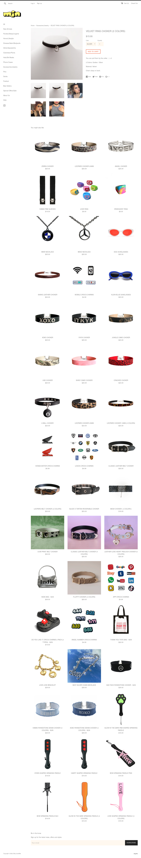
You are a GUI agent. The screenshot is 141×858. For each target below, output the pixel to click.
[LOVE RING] (84, 190)
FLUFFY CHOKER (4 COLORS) (84, 597)
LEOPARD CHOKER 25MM (84, 423)
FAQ (4, 100)
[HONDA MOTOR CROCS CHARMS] (47, 447)
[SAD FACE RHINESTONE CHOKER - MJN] (121, 666)
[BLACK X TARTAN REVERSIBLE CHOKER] (84, 489)
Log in (33, 3)
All (4, 24)
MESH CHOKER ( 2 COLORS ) (121, 509)
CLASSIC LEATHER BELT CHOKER (121, 466)
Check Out (134, 3)
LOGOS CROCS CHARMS (84, 466)
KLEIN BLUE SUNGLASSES (121, 295)
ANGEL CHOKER (121, 166)
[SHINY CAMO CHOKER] (84, 361)
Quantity (99, 40)
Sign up (39, 3)
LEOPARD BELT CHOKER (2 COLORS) (47, 509)
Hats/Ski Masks (8, 57)
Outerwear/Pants (9, 53)
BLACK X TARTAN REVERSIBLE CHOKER (84, 509)
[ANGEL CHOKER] (121, 147)
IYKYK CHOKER (84, 337)
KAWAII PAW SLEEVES (48, 209)
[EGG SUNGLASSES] (121, 232)
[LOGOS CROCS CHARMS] (84, 447)
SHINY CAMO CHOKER (84, 380)
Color (87, 40)
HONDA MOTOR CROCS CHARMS (47, 466)
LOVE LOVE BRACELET (47, 685)
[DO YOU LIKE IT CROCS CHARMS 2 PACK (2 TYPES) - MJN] (47, 620)
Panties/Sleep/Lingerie (11, 34)
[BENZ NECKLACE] (84, 232)
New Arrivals (7, 29)
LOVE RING (84, 209)
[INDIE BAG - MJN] (47, 578)
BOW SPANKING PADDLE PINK (121, 773)
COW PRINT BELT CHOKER (48, 551)
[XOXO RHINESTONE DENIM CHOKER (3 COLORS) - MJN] (84, 708)
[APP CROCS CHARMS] (121, 578)
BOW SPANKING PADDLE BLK (47, 816)
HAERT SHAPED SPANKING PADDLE (84, 773)
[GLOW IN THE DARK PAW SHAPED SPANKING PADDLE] (121, 708)
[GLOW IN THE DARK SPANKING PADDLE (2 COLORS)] (84, 797)
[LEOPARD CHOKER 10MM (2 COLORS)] (121, 404)
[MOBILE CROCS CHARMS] (84, 275)
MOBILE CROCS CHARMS (84, 295)
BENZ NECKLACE (84, 252)
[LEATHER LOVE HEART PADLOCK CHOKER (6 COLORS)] (121, 532)
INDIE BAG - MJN (47, 597)
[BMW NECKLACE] (47, 232)
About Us (6, 95)
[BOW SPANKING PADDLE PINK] (121, 754)
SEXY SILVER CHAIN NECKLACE (84, 685)
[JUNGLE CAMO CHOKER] (121, 318)
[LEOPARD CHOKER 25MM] (84, 404)
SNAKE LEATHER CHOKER (47, 295)
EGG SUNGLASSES (121, 252)
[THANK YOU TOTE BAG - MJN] (121, 620)
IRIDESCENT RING (121, 209)
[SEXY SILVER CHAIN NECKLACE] (84, 666)
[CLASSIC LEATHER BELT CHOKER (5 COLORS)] (84, 532)
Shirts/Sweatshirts (9, 48)
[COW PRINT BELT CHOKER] (47, 532)
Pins (4, 72)
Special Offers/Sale (10, 90)
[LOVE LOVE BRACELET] (47, 666)
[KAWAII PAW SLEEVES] (47, 190)
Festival (6, 81)
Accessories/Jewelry (10, 67)
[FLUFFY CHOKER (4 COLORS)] (84, 578)
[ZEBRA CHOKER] (47, 147)
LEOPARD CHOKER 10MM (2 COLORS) (121, 423)
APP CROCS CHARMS (121, 597)
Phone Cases (8, 62)
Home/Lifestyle (8, 38)
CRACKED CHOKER (121, 380)
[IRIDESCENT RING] (121, 190)
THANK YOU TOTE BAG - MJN (121, 640)
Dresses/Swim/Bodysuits (11, 43)
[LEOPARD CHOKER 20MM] (84, 147)
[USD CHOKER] (47, 361)
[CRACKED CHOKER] (121, 361)
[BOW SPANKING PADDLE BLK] (47, 797)
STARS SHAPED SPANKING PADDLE (47, 773)
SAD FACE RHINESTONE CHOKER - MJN (121, 685)
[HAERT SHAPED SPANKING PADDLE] (84, 754)
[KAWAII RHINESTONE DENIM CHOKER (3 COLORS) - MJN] (47, 708)
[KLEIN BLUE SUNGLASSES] (121, 275)
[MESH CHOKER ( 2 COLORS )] (121, 489)
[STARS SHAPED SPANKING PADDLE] (47, 754)
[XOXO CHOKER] (47, 318)
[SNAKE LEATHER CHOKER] (47, 275)
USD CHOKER (48, 380)
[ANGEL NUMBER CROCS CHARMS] (84, 620)
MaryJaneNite (17, 853)
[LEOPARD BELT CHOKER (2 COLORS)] (47, 489)
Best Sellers (7, 86)
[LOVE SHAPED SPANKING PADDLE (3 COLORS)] (121, 797)
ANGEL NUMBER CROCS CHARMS (84, 640)
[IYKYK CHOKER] (84, 318)
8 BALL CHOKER (48, 423)
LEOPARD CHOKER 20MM (84, 166)
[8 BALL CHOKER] (47, 404)
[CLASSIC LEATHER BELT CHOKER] (121, 447)
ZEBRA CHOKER (48, 166)
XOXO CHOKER (47, 337)
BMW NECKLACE (47, 252)
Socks (5, 76)
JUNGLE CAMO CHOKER (121, 337)
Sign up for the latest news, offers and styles (46, 837)
